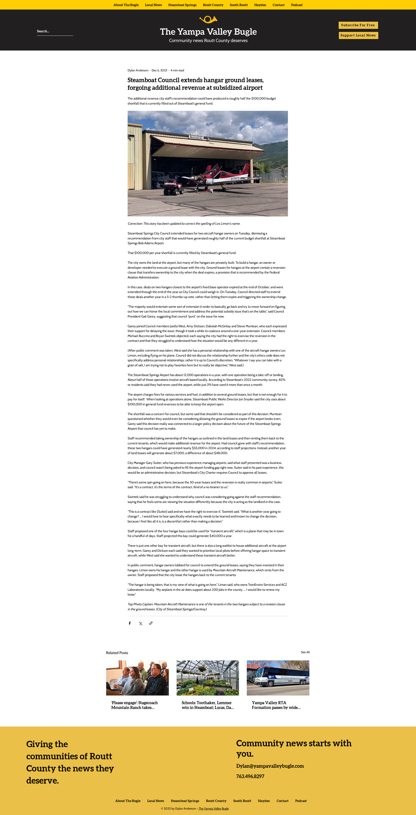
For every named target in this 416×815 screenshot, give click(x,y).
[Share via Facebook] (130, 623)
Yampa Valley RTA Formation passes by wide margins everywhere (275, 705)
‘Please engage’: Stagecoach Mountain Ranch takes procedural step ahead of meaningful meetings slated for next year (135, 705)
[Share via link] (151, 623)
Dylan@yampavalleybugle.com (270, 766)
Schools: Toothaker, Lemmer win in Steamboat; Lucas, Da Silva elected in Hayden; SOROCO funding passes (207, 705)
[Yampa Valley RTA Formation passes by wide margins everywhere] (278, 678)
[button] (358, 25)
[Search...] (70, 31)
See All (305, 652)
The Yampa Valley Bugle (213, 808)
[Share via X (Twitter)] (140, 623)
